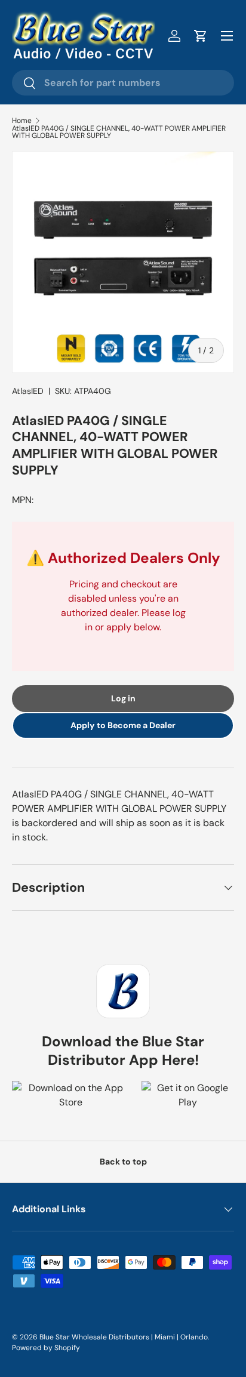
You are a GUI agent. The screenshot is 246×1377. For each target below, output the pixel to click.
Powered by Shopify (46, 1348)
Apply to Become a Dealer (123, 725)
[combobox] (123, 83)
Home (22, 120)
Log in (123, 698)
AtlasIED (28, 391)
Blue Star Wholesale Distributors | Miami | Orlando (123, 1337)
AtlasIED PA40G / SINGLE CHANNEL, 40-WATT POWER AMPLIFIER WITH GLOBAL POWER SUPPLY (119, 132)
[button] (200, 36)
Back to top (123, 1161)
